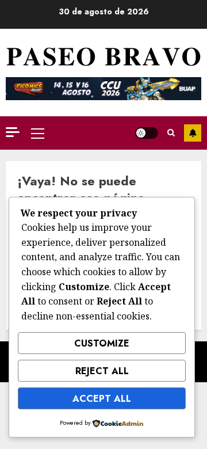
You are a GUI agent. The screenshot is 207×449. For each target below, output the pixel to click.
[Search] (171, 132)
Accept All (101, 398)
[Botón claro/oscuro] (146, 133)
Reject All (102, 371)
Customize (101, 343)
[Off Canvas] (13, 132)
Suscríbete (192, 133)
